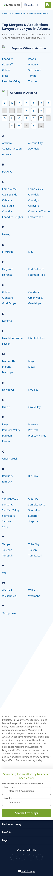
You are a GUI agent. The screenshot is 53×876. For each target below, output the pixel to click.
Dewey (6, 234)
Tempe (32, 75)
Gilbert (6, 70)
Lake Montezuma (12, 338)
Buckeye (7, 171)
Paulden (7, 435)
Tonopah (7, 555)
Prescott (33, 430)
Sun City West (36, 504)
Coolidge (33, 200)
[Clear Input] (47, 791)
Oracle (6, 407)
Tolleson (7, 549)
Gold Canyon (9, 303)
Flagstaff (7, 64)
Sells (5, 527)
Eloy (30, 251)
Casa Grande (9, 194)
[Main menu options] (11, 5)
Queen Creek (10, 458)
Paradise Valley (11, 81)
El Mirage (7, 251)
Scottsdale (34, 70)
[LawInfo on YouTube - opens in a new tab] (31, 857)
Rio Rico (33, 476)
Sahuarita (8, 504)
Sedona (6, 521)
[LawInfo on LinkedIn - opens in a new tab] (39, 857)
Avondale (33, 148)
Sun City (33, 498)
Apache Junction (12, 148)
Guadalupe (34, 303)
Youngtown (9, 613)
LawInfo (6, 832)
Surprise (33, 521)
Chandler (7, 58)
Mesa (5, 75)
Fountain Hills (36, 274)
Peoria (32, 58)
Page (5, 424)
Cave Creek (8, 205)
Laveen (6, 343)
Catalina (7, 200)
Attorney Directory (18, 13)
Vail (4, 572)
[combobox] (26, 791)
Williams (33, 590)
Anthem (7, 143)
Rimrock (7, 481)
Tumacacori (35, 555)
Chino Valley (35, 189)
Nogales (33, 389)
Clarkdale (33, 194)
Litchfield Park (36, 338)
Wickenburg (9, 595)
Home (4, 13)
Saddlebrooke (10, 498)
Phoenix (33, 64)
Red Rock (7, 476)
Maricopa (7, 372)
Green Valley (35, 297)
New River (8, 389)
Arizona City (35, 143)
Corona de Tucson (39, 211)
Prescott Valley (37, 435)
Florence (7, 274)
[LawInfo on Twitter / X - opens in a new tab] (22, 857)
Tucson (32, 81)
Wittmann (34, 595)
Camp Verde (9, 189)
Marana (6, 366)
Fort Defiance (36, 269)
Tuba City (33, 544)
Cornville (33, 205)
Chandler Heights (12, 217)
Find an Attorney (11, 824)
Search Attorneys (26, 813)
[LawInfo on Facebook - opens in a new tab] (13, 857)
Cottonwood (35, 217)
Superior (33, 515)
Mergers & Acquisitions (38, 13)
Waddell (7, 590)
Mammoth (8, 361)
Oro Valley (34, 407)
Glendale (7, 297)
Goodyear (34, 292)
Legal (5, 840)
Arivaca (6, 154)
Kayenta (7, 320)
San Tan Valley (10, 510)
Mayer (32, 361)
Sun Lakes (34, 510)
